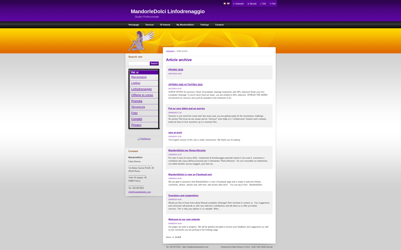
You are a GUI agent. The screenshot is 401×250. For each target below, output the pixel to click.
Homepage (170, 51)
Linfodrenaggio (141, 89)
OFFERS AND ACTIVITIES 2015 (185, 84)
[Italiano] (225, 3)
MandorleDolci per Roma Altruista (187, 150)
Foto (134, 113)
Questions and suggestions (183, 195)
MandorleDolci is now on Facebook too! (190, 174)
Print (274, 3)
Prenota (136, 101)
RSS (264, 3)
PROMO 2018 (175, 69)
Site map (253, 3)
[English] (228, 3)
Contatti (136, 119)
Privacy (136, 125)
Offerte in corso (142, 95)
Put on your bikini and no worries (186, 108)
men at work (175, 132)
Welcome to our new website (184, 219)
